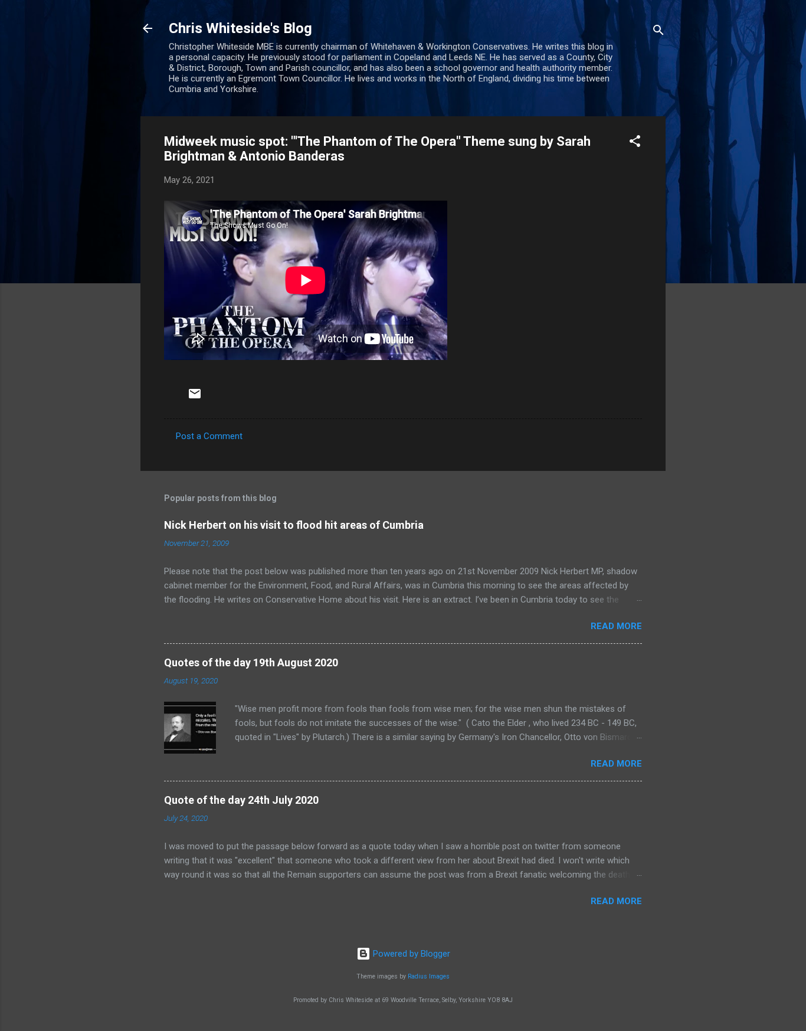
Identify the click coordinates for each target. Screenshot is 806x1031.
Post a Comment (209, 436)
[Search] (658, 32)
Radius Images (429, 976)
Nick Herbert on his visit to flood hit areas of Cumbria (294, 525)
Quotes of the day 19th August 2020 (251, 662)
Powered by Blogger (410, 953)
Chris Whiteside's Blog (240, 28)
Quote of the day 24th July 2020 (241, 800)
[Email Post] (195, 397)
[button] (635, 143)
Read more (616, 626)
